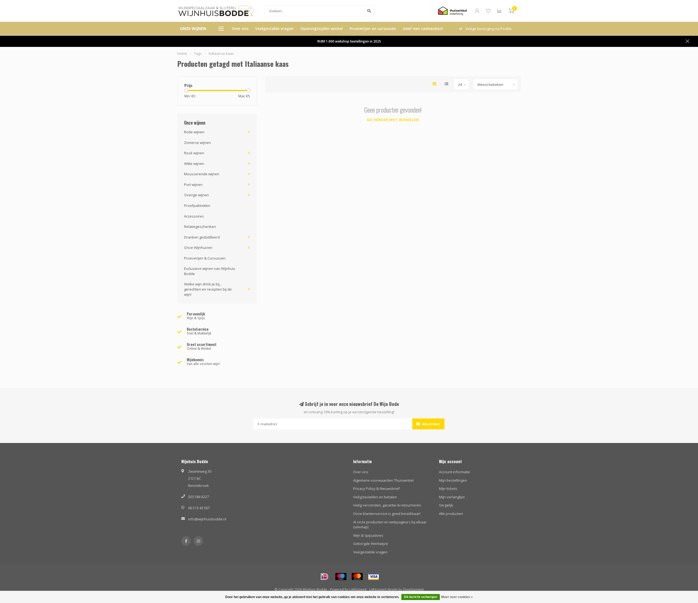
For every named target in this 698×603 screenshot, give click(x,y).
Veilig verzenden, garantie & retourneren (387, 505)
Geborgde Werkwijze (370, 543)
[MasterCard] (357, 576)
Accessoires (194, 216)
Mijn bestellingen (453, 480)
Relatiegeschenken (200, 226)
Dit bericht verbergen (420, 597)
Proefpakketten (197, 205)
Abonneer (430, 423)
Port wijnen (193, 184)
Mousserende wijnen (201, 173)
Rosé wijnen (194, 152)
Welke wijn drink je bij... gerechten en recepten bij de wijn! (208, 289)
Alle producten (451, 513)
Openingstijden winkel (321, 28)
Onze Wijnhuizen (198, 247)
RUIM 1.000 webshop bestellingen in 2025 (349, 41)
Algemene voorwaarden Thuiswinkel (383, 480)
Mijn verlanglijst (452, 497)
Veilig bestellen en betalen (375, 497)
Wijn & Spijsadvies (368, 535)
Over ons (240, 28)
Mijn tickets (448, 488)
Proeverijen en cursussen (373, 28)
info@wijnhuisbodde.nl (207, 519)
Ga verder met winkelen (393, 119)
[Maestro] (341, 576)
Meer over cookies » (457, 597)
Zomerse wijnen (197, 142)
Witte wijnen (194, 163)
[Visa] (373, 576)
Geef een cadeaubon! (423, 28)
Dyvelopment (413, 589)
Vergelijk (446, 505)
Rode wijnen (194, 131)
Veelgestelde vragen (274, 28)
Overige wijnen (196, 194)
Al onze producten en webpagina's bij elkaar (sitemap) (390, 525)
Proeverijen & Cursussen (204, 258)
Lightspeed (357, 589)
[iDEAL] (324, 576)
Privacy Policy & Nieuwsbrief (376, 488)
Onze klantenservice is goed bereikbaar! (386, 513)
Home (182, 53)
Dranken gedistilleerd (202, 237)
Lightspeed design (383, 589)
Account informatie (454, 471)
